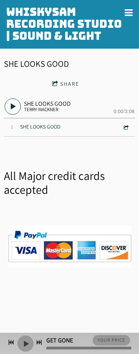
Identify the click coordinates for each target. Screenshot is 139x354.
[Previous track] (11, 342)
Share (69, 83)
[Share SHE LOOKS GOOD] (126, 127)
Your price (111, 340)
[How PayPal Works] (69, 265)
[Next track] (39, 342)
